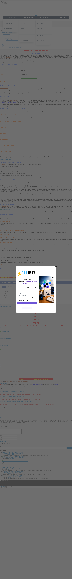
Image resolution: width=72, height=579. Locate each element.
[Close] (56, 266)
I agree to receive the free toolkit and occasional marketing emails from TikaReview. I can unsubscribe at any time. (26, 299)
